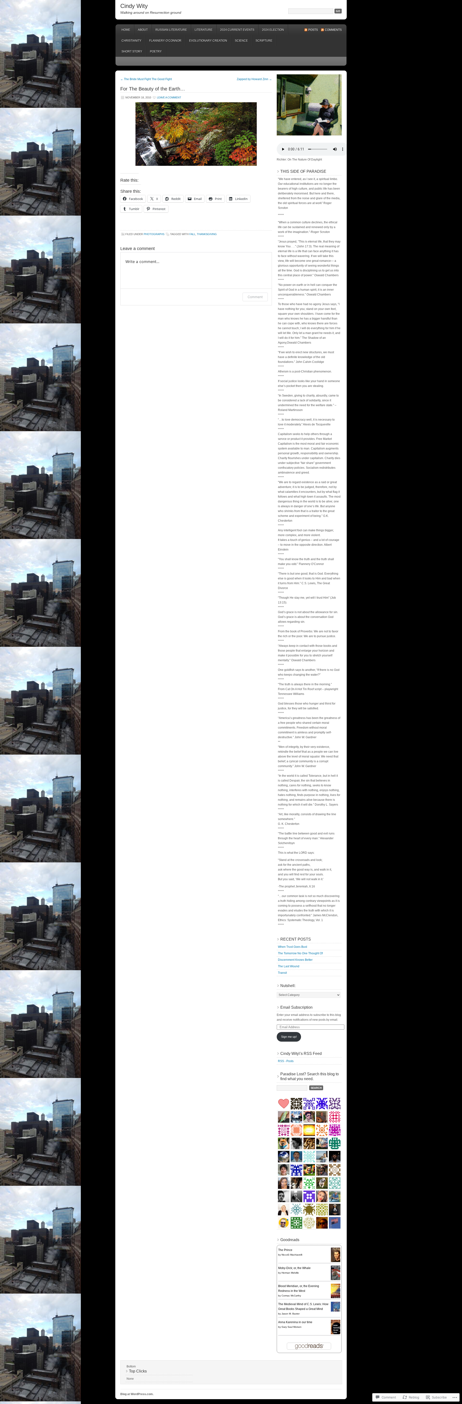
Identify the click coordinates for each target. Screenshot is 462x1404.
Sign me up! (289, 1037)
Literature (203, 30)
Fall (192, 234)
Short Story (132, 51)
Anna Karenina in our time (295, 1322)
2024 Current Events (237, 30)
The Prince (285, 1250)
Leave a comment (169, 97)
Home (126, 30)
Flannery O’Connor (165, 40)
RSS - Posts (286, 1061)
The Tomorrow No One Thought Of (300, 953)
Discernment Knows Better (295, 960)
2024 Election (273, 30)
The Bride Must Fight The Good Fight (146, 79)
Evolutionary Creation (208, 40)
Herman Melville (290, 1272)
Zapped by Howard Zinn (254, 79)
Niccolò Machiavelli (292, 1254)
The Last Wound (288, 966)
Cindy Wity (134, 6)
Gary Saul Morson (292, 1327)
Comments (333, 30)
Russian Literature (171, 30)
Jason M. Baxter (291, 1313)
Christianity (131, 40)
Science (241, 40)
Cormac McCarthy (291, 1295)
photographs (154, 234)
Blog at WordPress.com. (137, 1394)
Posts (313, 30)
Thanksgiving (207, 234)
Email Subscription (296, 1007)
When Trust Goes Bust (292, 947)
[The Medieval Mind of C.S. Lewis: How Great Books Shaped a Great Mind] (337, 1310)
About (143, 30)
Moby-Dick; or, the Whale (294, 1268)
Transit (282, 972)
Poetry (156, 51)
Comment (255, 297)
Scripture (264, 40)
